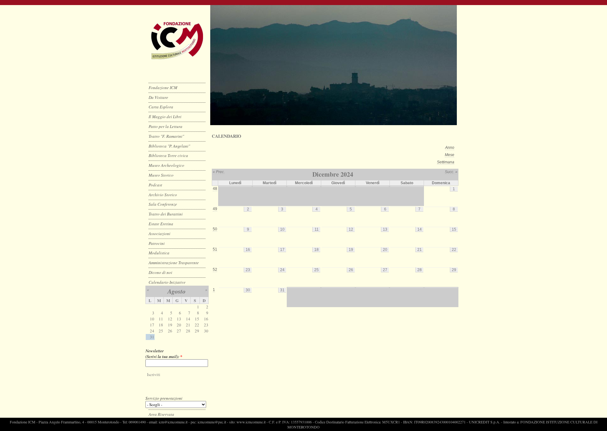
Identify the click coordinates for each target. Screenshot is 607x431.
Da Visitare (158, 97)
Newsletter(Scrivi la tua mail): (163, 353)
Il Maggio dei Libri (165, 116)
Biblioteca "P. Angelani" (169, 146)
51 (215, 249)
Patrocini (157, 243)
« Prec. (219, 172)
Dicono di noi (160, 272)
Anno (449, 147)
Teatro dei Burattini (166, 214)
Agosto (177, 291)
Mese (449, 155)
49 (215, 209)
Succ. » (451, 172)
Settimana (445, 162)
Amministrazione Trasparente (174, 262)
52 (215, 269)
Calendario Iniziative (167, 282)
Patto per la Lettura (165, 126)
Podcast (155, 185)
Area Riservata (161, 414)
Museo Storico (161, 175)
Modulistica (159, 253)
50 (215, 229)
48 (215, 188)
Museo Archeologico (166, 165)
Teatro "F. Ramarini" (166, 136)
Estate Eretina (161, 224)
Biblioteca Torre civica (168, 155)
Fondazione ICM (163, 87)
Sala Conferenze (163, 204)
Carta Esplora (161, 107)
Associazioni (159, 233)
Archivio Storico (163, 194)
